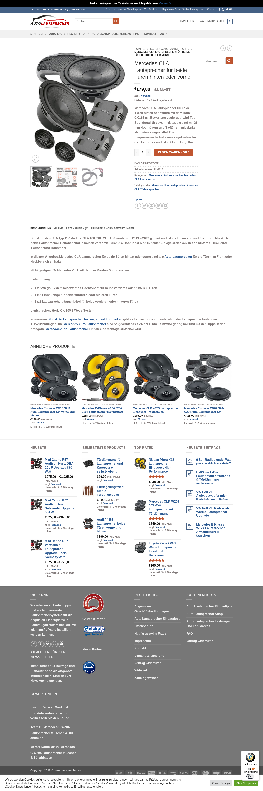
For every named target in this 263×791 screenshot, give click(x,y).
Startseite (38, 34)
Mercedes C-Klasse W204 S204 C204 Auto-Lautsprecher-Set (204, 410)
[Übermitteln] (116, 21)
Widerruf (140, 670)
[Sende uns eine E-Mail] (230, 9)
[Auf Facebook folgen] (220, 9)
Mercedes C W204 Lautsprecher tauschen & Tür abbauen (51, 732)
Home (138, 48)
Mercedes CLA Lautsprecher (168, 185)
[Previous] (37, 104)
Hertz (138, 200)
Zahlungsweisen (146, 678)
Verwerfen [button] (166, 3)
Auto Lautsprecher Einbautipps (115, 34)
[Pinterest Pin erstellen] (158, 206)
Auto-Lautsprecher (178, 256)
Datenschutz (143, 626)
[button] (187, 21)
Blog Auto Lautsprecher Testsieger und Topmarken (85, 319)
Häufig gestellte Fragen (151, 633)
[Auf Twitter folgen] (227, 9)
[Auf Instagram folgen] (223, 9)
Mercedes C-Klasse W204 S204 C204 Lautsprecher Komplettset (102, 410)
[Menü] (257, 753)
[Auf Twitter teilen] (145, 206)
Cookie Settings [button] (221, 783)
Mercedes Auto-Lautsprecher (167, 48)
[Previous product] (229, 48)
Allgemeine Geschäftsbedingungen (181, 9)
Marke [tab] (58, 228)
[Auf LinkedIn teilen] (165, 206)
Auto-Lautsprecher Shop (67, 34)
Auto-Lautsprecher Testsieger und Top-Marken (131, 9)
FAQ (161, 34)
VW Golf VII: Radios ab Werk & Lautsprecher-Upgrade (212, 512)
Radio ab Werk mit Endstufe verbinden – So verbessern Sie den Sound (49, 713)
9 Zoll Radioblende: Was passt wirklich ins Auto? (213, 461)
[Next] (121, 104)
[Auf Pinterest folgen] (61, 644)
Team (34, 727)
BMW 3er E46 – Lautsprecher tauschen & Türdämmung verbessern (213, 478)
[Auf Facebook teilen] (138, 206)
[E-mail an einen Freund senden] (151, 206)
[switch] (250, 776)
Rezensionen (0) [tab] (77, 228)
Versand (146, 95)
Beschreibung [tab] (40, 228)
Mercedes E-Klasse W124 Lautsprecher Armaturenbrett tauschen (210, 530)
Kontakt (211, 9)
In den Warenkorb (173, 152)
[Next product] (223, 48)
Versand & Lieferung (149, 655)
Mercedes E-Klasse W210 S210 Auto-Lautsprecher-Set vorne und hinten (52, 412)
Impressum (142, 641)
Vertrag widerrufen (147, 663)
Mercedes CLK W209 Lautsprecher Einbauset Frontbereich (155, 410)
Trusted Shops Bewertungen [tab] (112, 228)
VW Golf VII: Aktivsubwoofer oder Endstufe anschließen (212, 495)
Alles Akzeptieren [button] (246, 783)
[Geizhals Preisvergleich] (94, 634)
